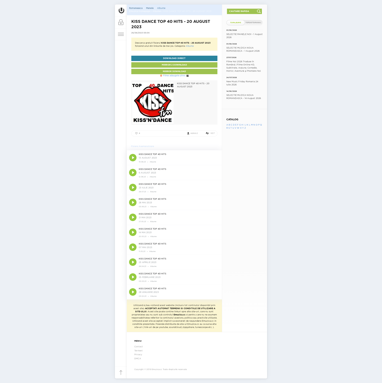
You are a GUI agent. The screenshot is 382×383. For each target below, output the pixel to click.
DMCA (137, 359)
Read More (174, 157)
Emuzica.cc (157, 369)
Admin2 (194, 133)
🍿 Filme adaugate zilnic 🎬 (174, 76)
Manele (150, 8)
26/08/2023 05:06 (140, 33)
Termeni (138, 351)
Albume (161, 8)
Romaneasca (136, 8)
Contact (138, 347)
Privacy (138, 355)
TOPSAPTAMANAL (253, 22)
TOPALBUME (235, 22)
